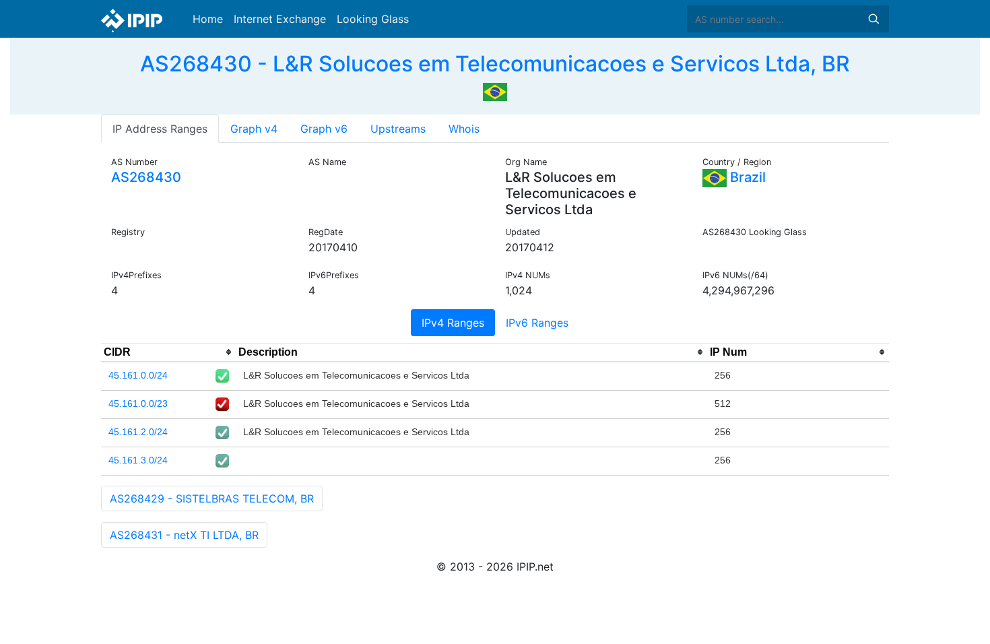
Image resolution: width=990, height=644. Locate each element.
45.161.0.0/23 (138, 403)
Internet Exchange (280, 19)
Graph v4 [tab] (253, 128)
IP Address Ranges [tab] (159, 128)
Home (208, 19)
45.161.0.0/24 (138, 375)
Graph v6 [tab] (324, 128)
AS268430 (146, 177)
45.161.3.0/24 (138, 460)
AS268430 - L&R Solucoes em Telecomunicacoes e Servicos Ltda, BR (495, 64)
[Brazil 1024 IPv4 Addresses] (495, 90)
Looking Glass (373, 19)
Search (873, 18)
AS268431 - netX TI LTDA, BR (184, 535)
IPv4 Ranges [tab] (453, 322)
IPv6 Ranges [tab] (537, 322)
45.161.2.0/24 (138, 431)
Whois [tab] (464, 128)
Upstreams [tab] (398, 128)
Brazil (746, 177)
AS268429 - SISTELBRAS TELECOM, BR (212, 498)
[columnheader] (168, 352)
